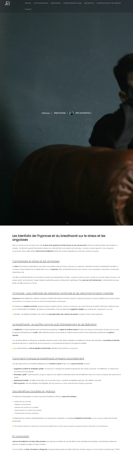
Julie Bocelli (85, 113)
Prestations (60, 113)
